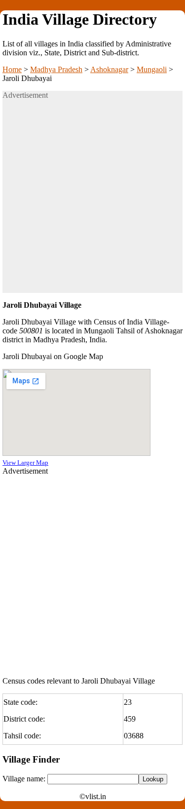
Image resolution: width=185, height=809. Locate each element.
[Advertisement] (92, 200)
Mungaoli (152, 69)
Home (12, 69)
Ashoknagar (109, 69)
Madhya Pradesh (56, 69)
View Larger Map (25, 462)
